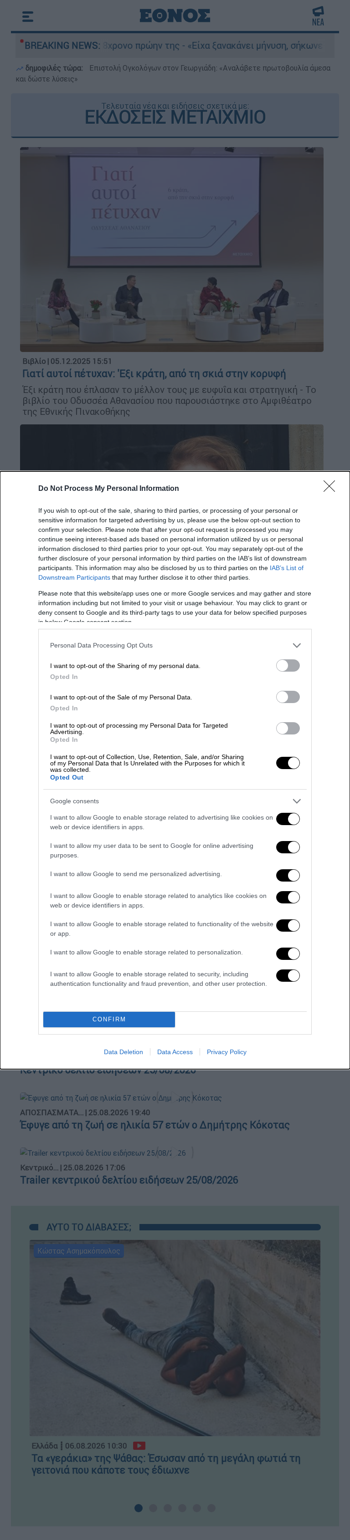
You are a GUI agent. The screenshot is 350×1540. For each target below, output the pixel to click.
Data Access (175, 1052)
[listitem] (175, 645)
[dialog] (175, 770)
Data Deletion (123, 1052)
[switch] (288, 665)
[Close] (332, 489)
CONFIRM (109, 1019)
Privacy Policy (227, 1052)
